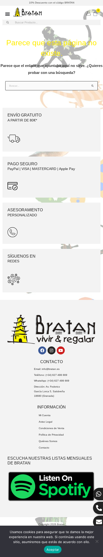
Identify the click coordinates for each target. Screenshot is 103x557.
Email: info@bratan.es (47, 369)
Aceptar (52, 550)
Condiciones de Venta (51, 428)
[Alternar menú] (7, 13)
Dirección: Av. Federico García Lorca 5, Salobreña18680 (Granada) (49, 391)
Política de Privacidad (51, 434)
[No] (96, 541)
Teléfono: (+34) (43, 375)
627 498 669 (59, 375)
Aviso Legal (45, 421)
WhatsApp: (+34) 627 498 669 (51, 380)
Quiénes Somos (48, 441)
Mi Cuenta (44, 415)
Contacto (44, 447)
